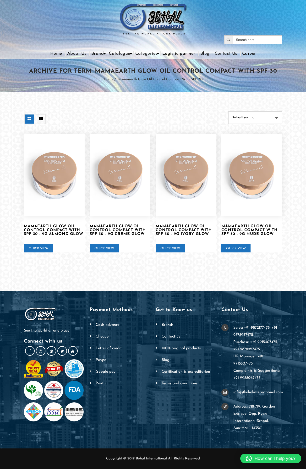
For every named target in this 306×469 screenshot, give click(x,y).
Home (56, 54)
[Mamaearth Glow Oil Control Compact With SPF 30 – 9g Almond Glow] (54, 175)
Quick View (38, 248)
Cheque (102, 336)
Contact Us (226, 54)
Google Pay (105, 372)
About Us (76, 54)
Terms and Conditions (180, 383)
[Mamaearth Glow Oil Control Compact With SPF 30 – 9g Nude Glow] (251, 175)
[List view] (41, 119)
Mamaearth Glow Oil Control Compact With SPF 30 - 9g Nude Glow (249, 230)
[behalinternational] (153, 17)
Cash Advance (108, 325)
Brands (168, 325)
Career (249, 54)
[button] (270, 458)
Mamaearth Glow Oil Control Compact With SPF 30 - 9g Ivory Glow (184, 230)
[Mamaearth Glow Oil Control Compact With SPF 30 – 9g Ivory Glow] (186, 175)
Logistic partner (178, 54)
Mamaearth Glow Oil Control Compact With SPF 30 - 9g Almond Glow (53, 230)
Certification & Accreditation (186, 372)
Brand (97, 54)
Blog (205, 54)
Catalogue (119, 54)
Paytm (101, 383)
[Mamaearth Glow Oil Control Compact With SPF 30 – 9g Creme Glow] (120, 175)
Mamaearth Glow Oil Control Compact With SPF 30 (159, 79)
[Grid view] (29, 119)
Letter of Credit (109, 348)
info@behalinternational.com (258, 392)
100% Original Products (181, 348)
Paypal (101, 360)
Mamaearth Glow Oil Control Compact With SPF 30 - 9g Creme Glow (118, 230)
